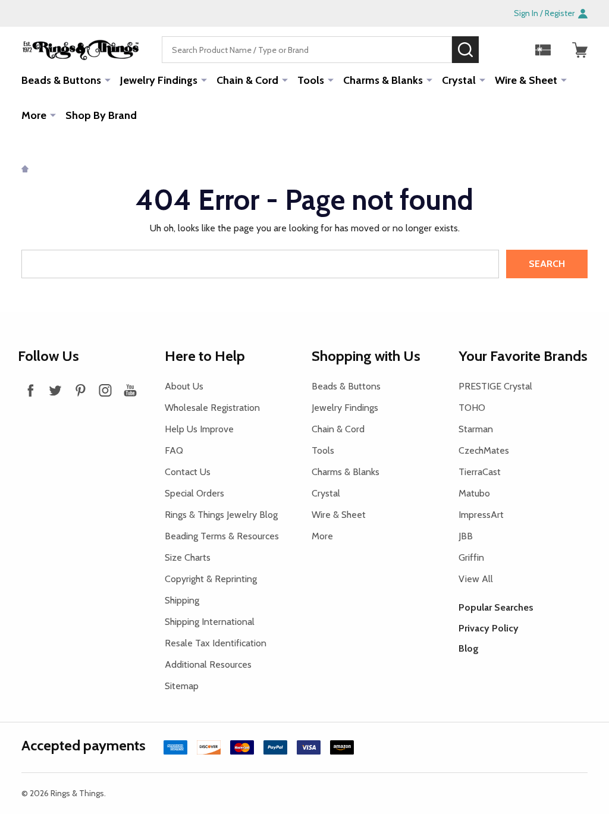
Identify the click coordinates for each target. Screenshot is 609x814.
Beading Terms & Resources (222, 536)
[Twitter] (55, 390)
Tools (310, 80)
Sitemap (182, 686)
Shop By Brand (101, 115)
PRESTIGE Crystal (495, 386)
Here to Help (205, 355)
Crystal (459, 80)
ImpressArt (481, 514)
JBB (466, 536)
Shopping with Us (366, 355)
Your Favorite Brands (523, 355)
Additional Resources (208, 664)
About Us (184, 386)
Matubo (474, 493)
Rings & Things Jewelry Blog (221, 514)
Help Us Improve (199, 429)
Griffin (471, 557)
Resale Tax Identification (215, 643)
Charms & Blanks (383, 80)
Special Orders (194, 493)
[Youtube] (130, 390)
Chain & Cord (247, 80)
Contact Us (188, 471)
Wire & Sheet (526, 80)
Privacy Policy (489, 628)
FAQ (174, 450)
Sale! (496, 49)
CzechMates (484, 450)
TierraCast (480, 471)
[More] (108, 79)
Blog (469, 648)
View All (476, 578)
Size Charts (188, 557)
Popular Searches (496, 607)
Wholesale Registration (212, 407)
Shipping (182, 600)
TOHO (472, 407)
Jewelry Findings (158, 80)
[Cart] (580, 50)
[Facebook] (30, 390)
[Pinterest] (80, 390)
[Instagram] (105, 390)
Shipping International (210, 621)
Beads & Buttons (61, 80)
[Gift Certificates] (543, 50)
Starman (476, 429)
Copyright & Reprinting (211, 578)
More (33, 115)
